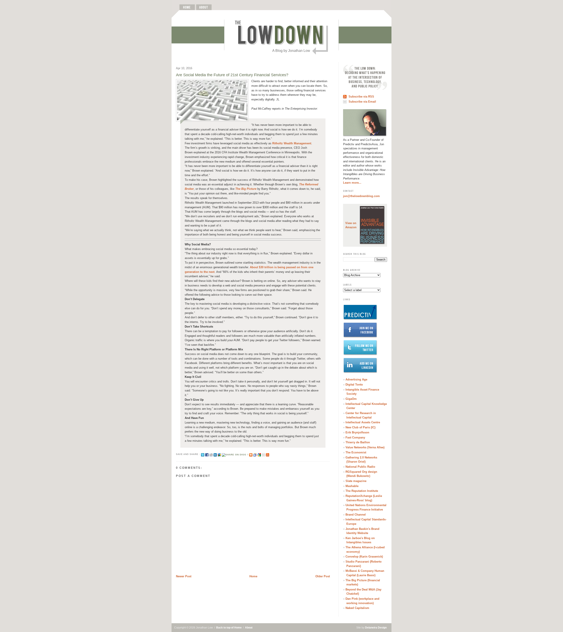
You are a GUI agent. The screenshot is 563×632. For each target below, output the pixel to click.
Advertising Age (356, 379)
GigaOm (351, 398)
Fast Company (355, 437)
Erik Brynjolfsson (357, 432)
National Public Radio (360, 466)
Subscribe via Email (362, 101)
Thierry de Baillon (357, 442)
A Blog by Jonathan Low (291, 51)
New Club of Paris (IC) (360, 427)
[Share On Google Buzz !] (219, 454)
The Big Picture (245, 188)
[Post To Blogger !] (250, 454)
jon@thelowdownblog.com (361, 196)
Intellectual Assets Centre (362, 422)
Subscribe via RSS (361, 96)
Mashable (351, 486)
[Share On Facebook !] (206, 454)
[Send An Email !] (263, 454)
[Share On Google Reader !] (255, 454)
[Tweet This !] (202, 454)
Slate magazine (355, 481)
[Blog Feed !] (267, 454)
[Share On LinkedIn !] (215, 454)
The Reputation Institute (361, 491)
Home (253, 576)
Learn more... (352, 182)
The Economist (355, 452)
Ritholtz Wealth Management (291, 143)
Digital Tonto (354, 384)
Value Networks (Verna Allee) (364, 447)
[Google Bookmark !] (259, 454)
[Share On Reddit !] (211, 454)
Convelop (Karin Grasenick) (364, 556)
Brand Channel (355, 514)
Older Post (322, 576)
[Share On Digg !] (235, 454)
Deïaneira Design (376, 627)
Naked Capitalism (357, 608)
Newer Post (183, 576)
